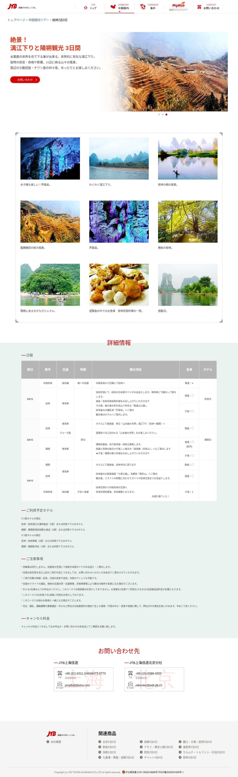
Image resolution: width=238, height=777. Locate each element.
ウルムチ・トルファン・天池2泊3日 (204, 752)
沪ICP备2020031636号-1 (171, 772)
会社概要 (56, 741)
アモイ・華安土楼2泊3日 (158, 747)
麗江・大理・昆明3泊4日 (197, 741)
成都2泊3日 (150, 741)
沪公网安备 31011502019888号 (142, 772)
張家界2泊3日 (191, 747)
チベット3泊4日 (153, 757)
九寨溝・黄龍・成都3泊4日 (118, 757)
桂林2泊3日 (189, 757)
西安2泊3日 (150, 752)
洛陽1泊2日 (109, 752)
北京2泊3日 (109, 741)
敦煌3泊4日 (109, 747)
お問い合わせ (25, 79)
